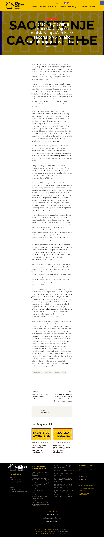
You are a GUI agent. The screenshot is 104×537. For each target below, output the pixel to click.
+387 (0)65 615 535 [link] (52, 514)
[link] (102, 3)
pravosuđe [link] (57, 372)
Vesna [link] (43, 410)
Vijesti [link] (46, 442)
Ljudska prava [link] (48, 372)
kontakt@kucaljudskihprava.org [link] (52, 518)
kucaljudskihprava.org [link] (52, 521)
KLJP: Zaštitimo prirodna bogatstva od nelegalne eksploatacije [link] (61, 448)
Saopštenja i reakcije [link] (52, 19)
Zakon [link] (64, 372)
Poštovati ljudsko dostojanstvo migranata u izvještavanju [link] (39, 448)
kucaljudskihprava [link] (37, 372)
